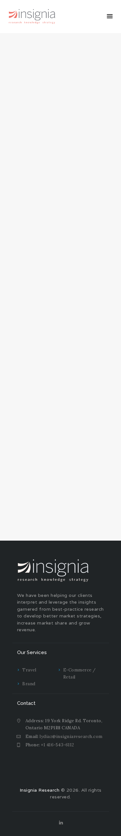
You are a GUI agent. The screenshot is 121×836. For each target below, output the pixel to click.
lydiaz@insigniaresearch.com (71, 736)
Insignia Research (40, 790)
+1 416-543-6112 (57, 745)
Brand (28, 684)
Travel (29, 670)
